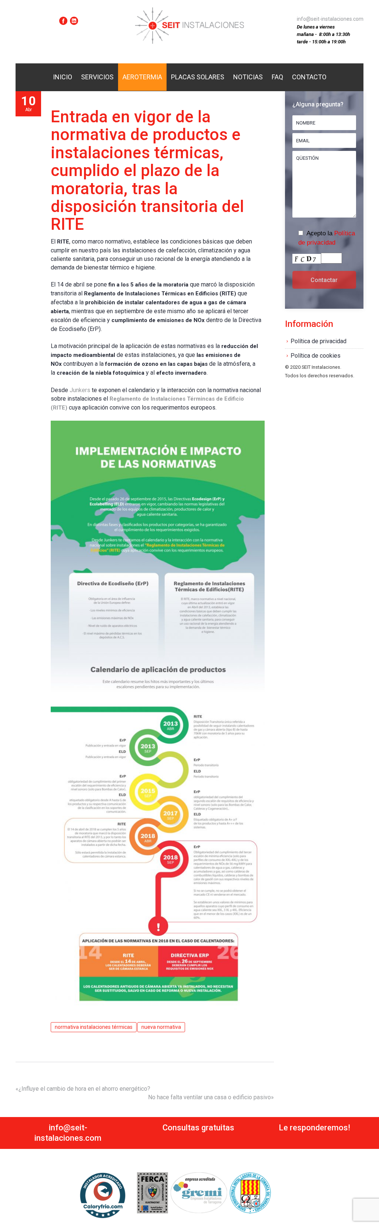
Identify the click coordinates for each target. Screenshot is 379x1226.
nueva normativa (161, 1027)
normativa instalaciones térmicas (94, 1027)
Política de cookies (316, 355)
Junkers (80, 390)
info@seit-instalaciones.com (330, 19)
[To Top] (362, 1203)
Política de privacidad (318, 341)
